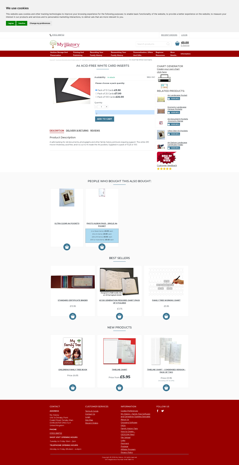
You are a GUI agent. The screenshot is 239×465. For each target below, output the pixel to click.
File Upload (125, 437)
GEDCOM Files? (128, 434)
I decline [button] (21, 23)
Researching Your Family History (118, 53)
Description (57, 130)
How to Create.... (128, 431)
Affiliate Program (128, 449)
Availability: (100, 77)
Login (184, 35)
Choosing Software (129, 422)
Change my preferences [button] (40, 23)
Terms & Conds (91, 411)
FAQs (123, 425)
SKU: (149, 77)
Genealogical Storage (89, 60)
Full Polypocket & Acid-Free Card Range (113, 60)
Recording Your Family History (96, 53)
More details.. (173, 53)
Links (123, 440)
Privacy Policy (127, 452)
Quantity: (98, 103)
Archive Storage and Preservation (59, 53)
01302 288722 (56, 433)
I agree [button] (11, 23)
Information (186, 54)
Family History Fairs (129, 428)
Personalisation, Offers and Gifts (143, 53)
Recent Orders (169, 35)
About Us (125, 419)
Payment (125, 443)
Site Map (89, 420)
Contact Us (90, 414)
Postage (124, 446)
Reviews (95, 130)
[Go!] (168, 44)
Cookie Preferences (129, 411)
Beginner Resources (160, 53)
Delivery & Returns (77, 130)
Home (52, 60)
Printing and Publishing (78, 53)
